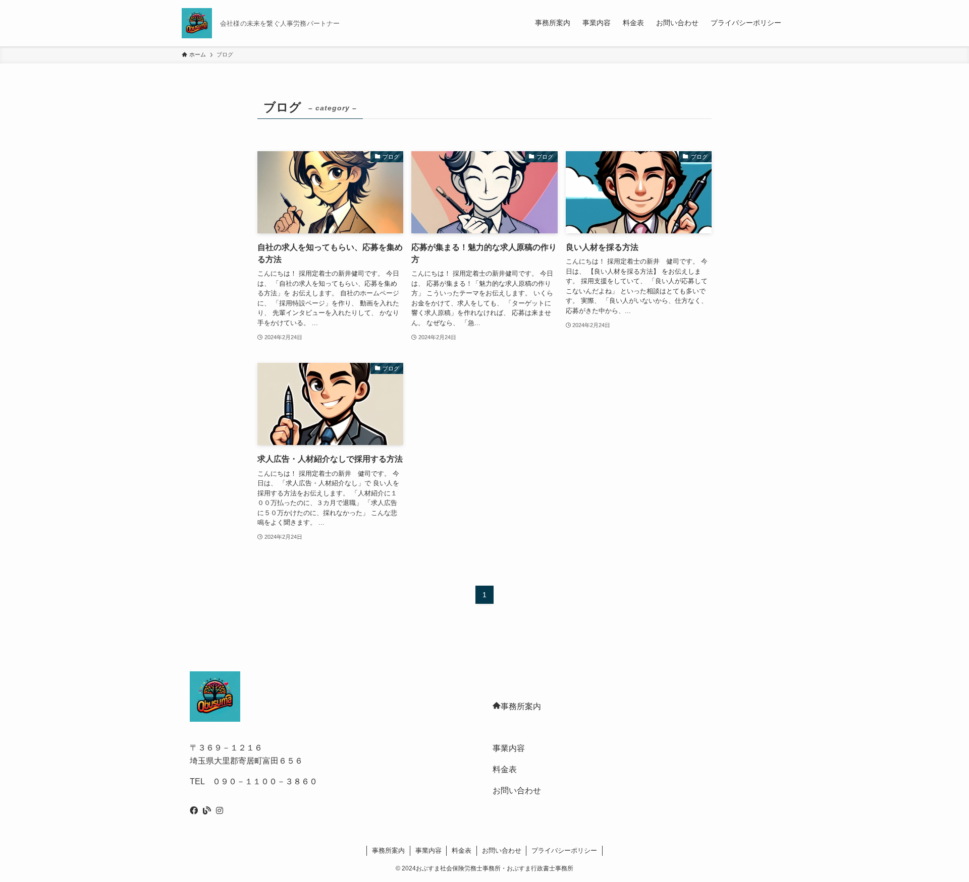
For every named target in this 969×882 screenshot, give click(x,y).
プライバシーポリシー (564, 850)
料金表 (505, 769)
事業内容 (509, 748)
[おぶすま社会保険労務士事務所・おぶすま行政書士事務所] (197, 23)
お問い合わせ (517, 790)
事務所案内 (521, 706)
